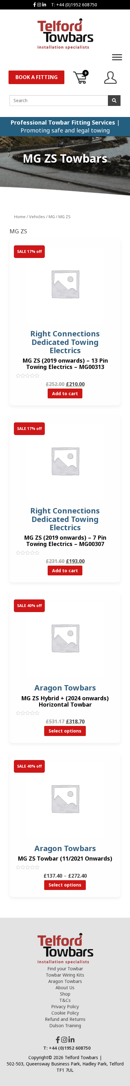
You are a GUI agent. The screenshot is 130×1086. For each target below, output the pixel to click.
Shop (65, 994)
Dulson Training (65, 1025)
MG (52, 216)
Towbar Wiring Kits (65, 975)
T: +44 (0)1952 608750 (74, 5)
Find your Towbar (65, 969)
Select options (65, 731)
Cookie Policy (65, 1013)
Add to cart (65, 393)
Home (20, 216)
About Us (65, 988)
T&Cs (65, 1000)
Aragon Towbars (65, 981)
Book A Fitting (36, 77)
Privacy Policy (65, 1006)
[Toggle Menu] (117, 57)
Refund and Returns (65, 1019)
